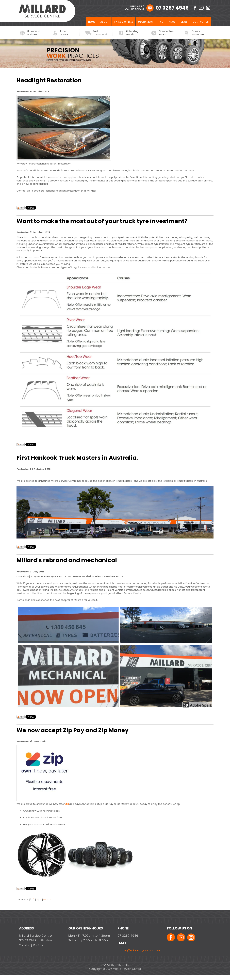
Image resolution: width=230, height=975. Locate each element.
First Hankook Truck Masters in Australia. (77, 458)
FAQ (161, 22)
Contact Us (200, 22)
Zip (67, 804)
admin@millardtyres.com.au (139, 950)
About (104, 22)
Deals (183, 22)
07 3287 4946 (172, 7)
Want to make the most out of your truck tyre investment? (102, 221)
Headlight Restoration (49, 80)
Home (91, 22)
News (172, 22)
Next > (47, 899)
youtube (201, 8)
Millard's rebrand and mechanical (67, 560)
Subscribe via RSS (21, 208)
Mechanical (145, 22)
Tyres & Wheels (123, 22)
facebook (193, 8)
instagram (208, 8)
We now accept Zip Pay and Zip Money (72, 730)
